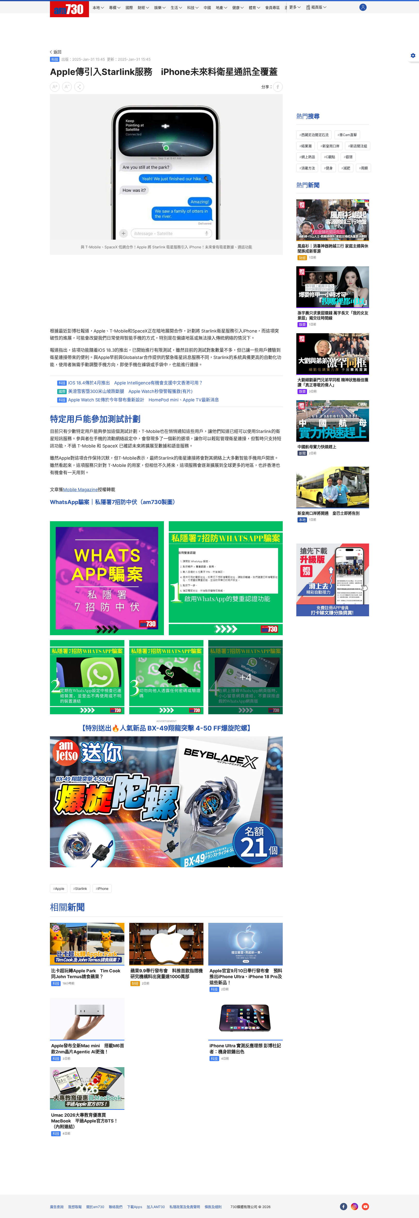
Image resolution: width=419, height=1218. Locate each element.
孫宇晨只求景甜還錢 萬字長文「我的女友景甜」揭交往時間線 (333, 315)
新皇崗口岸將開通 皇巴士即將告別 (329, 513)
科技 (54, 59)
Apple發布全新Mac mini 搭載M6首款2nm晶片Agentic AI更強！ (87, 1048)
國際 (62, 391)
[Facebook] (343, 1206)
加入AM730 (156, 1207)
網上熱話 (308, 157)
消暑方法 (308, 168)
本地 (302, 520)
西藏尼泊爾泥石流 (315, 135)
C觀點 (330, 157)
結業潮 (306, 146)
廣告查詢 (57, 1207)
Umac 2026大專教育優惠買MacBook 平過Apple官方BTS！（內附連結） (84, 1120)
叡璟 (349, 157)
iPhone (103, 888)
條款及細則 (213, 1207)
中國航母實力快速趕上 (317, 446)
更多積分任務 (235, 1187)
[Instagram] (354, 1206)
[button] (295, 7)
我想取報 (75, 1207)
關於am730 (95, 1207)
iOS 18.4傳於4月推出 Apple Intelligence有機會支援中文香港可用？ (135, 382)
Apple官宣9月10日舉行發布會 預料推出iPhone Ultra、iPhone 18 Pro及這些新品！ (246, 976)
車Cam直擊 (348, 135)
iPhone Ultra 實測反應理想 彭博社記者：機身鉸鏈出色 (245, 1048)
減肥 (346, 168)
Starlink (81, 888)
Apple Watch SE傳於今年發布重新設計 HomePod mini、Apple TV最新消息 (143, 399)
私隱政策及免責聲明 (184, 1207)
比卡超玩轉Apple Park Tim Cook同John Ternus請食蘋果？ (85, 973)
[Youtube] (365, 1206)
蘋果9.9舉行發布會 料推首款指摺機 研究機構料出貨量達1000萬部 (167, 973)
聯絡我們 (115, 1207)
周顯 (364, 168)
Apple (59, 888)
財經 (135, 983)
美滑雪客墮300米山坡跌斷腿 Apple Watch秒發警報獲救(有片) (130, 391)
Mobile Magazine (80, 489)
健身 (329, 168)
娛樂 (302, 324)
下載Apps (134, 1207)
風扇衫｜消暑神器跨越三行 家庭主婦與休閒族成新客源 (333, 249)
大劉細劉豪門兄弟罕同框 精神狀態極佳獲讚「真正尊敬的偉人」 (333, 382)
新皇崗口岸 (330, 146)
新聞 (302, 453)
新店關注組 (358, 146)
